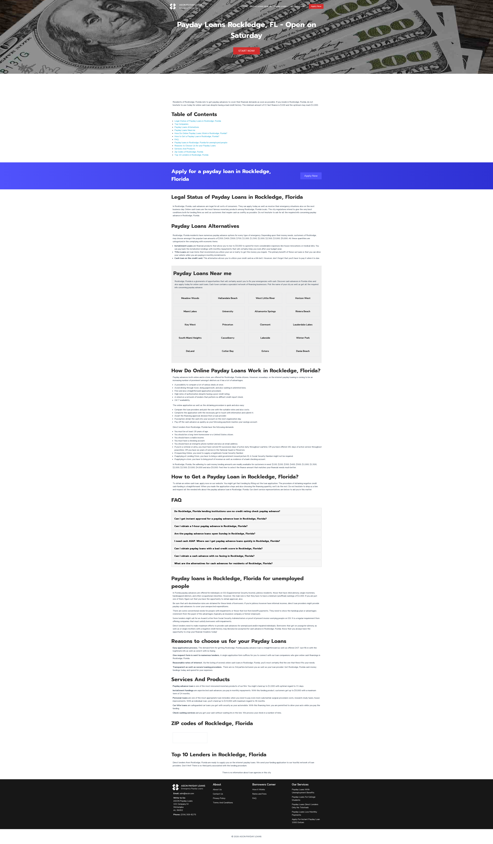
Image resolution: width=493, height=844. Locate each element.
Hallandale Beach (227, 298)
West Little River (265, 298)
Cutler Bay (228, 351)
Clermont (265, 324)
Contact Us (218, 793)
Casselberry (227, 337)
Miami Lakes (190, 311)
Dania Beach (303, 351)
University (227, 311)
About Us (217, 789)
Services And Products (184, 148)
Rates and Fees (259, 793)
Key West (190, 324)
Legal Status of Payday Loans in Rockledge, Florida (197, 121)
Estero (265, 351)
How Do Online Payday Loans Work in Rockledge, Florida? (200, 133)
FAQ (176, 139)
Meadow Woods (190, 298)
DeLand (190, 351)
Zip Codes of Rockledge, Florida (188, 151)
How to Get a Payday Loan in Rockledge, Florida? (196, 136)
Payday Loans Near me (184, 130)
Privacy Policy (219, 798)
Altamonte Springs (265, 311)
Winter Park (303, 337)
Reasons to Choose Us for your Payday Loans (195, 145)
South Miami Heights (190, 337)
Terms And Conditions (223, 802)
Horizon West (302, 298)
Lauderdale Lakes (302, 324)
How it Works (258, 789)
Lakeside (265, 337)
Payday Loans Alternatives (186, 127)
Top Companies (181, 124)
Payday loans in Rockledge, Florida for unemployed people (200, 142)
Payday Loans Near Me (261, 6)
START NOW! (246, 51)
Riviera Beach (303, 311)
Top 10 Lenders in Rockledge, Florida (191, 155)
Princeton (227, 324)
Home (245, 6)
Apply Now (316, 6)
